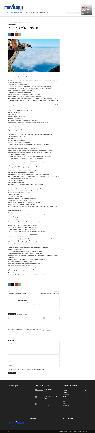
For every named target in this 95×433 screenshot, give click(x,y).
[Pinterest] (16, 34)
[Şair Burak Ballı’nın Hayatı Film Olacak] (39, 398)
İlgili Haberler (12, 314)
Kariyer (65, 431)
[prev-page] (9, 334)
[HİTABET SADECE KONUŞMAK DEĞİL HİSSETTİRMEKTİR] (34, 322)
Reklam (70, 431)
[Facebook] (9, 34)
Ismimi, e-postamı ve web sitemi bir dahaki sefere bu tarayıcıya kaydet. (26, 369)
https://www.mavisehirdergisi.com (25, 302)
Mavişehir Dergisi (14, 31)
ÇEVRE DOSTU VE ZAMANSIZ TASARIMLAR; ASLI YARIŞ (86, 11)
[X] (12, 34)
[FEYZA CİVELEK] (39, 405)
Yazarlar (15, 22)
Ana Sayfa (10, 22)
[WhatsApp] (19, 34)
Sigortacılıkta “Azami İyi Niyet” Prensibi (17, 293)
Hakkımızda (60, 431)
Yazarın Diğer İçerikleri (22, 314)
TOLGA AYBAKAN (48, 389)
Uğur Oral (21, 22)
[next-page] (11, 334)
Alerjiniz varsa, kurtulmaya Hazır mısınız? (50, 293)
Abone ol (75, 431)
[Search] (78, 13)
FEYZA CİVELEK (47, 404)
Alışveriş (84, 7)
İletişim (79, 431)
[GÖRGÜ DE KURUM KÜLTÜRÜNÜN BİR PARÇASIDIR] (51, 322)
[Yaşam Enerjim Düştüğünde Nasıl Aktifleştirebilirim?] (16, 322)
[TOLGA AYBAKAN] (39, 391)
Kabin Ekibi (85, 431)
